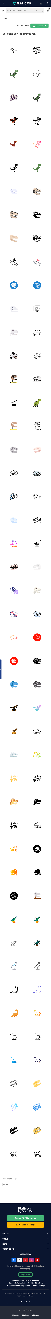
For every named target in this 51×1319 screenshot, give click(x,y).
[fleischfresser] (37, 1154)
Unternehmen (8, 1249)
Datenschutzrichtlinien (17, 1283)
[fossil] (14, 97)
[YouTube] (37, 1260)
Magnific (15, 1315)
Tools (5, 1239)
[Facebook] (14, 1260)
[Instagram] (31, 1260)
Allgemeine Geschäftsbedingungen (25, 1280)
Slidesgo (35, 1315)
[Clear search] (36, 10)
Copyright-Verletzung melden (18, 1285)
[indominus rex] (14, 121)
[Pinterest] (25, 1260)
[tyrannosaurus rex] (14, 50)
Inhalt (5, 1234)
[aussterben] (14, 262)
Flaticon (25, 1315)
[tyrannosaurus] (37, 402)
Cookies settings (38, 1285)
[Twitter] (19, 1260)
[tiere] (14, 1154)
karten (5, 1184)
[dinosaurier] (14, 191)
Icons (4, 18)
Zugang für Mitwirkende (25, 1218)
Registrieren (25, 1275)
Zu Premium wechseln (26, 1225)
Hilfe (4, 1244)
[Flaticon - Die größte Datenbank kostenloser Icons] (22, 3)
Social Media (25, 1254)
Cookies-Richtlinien (35, 1283)
